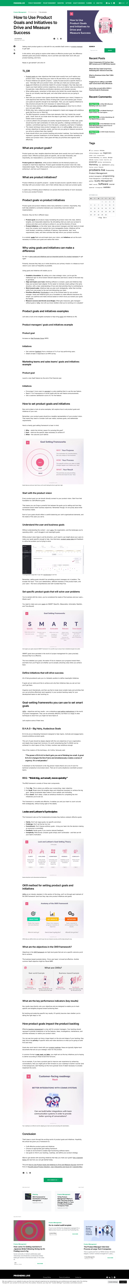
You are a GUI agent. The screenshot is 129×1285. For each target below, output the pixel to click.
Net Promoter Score (37, 338)
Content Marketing (94, 157)
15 (102, 208)
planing (112, 165)
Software (103, 184)
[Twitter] (111, 3)
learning (100, 162)
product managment (95, 176)
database (105, 157)
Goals (28, 85)
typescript (91, 187)
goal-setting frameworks (57, 106)
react (90, 184)
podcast (96, 167)
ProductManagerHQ (90, 1257)
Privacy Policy (47, 1277)
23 (106, 211)
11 (113, 205)
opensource (106, 165)
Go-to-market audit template (60, 1225)
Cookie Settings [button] (113, 1282)
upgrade (47, 391)
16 (105, 208)
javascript (93, 162)
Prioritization (45, 292)
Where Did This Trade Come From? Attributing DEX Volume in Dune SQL (101, 69)
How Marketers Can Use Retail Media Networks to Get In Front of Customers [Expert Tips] (102, 125)
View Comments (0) (52, 1180)
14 (98, 208)
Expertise (96, 159)
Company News (100, 155)
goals (33, 237)
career (91, 155)
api (92, 150)
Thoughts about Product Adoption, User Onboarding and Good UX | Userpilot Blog (54, 1167)
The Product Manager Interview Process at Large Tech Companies (97, 1248)
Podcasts (101, 167)
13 (94, 208)
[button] (121, 3)
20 (94, 211)
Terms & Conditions (64, 1277)
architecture (96, 150)
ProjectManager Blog (106, 178)
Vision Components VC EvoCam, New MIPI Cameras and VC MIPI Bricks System (102, 63)
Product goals (31, 76)
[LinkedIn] (109, 3)
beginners (107, 153)
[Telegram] (114, 3)
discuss (91, 159)
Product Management (20, 12)
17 (109, 208)
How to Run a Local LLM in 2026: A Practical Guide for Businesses (100, 89)
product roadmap (55, 1047)
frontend (101, 159)
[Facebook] (107, 3)
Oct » (105, 217)
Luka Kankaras (18, 38)
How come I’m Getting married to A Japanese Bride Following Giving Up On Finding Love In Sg (29, 1249)
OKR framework (39, 952)
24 (109, 211)
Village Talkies (94, 104)
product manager (77, 46)
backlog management (35, 1029)
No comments (43, 12)
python (91, 181)
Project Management (94, 178)
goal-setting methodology (66, 711)
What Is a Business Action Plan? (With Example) (101, 76)
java (111, 159)
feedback (38, 351)
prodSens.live (19, 3)
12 (90, 208)
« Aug (100, 217)
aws (101, 153)
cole (15, 1262)
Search (92, 46)
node (100, 165)
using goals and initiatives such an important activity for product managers (54, 256)
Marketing (93, 164)
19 (90, 211)
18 (113, 208)
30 (106, 214)
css (101, 157)
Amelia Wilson (53, 1233)
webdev (106, 187)
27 (94, 214)
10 (109, 205)
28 (98, 214)
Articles (102, 150)
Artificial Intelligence (94, 153)
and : (43, 1054)
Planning (35, 1194)
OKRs (70, 127)
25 (113, 211)
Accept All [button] (123, 1282)
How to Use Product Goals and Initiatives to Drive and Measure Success (52, 1165)
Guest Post (106, 159)
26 (91, 214)
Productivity (110, 170)
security (95, 184)
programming (108, 176)
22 (102, 211)
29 (102, 214)
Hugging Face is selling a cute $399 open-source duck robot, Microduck (100, 82)
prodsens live (97, 169)
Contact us (78, 1277)
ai (89, 150)
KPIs (38, 303)
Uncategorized (98, 187)
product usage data (67, 539)
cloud (94, 155)
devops (110, 157)
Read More (40, 1263)
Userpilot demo (47, 574)
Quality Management (103, 181)
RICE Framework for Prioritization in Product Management (40, 1198)
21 (98, 211)
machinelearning (107, 162)
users (52, 530)
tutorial (111, 184)
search (110, 50)
